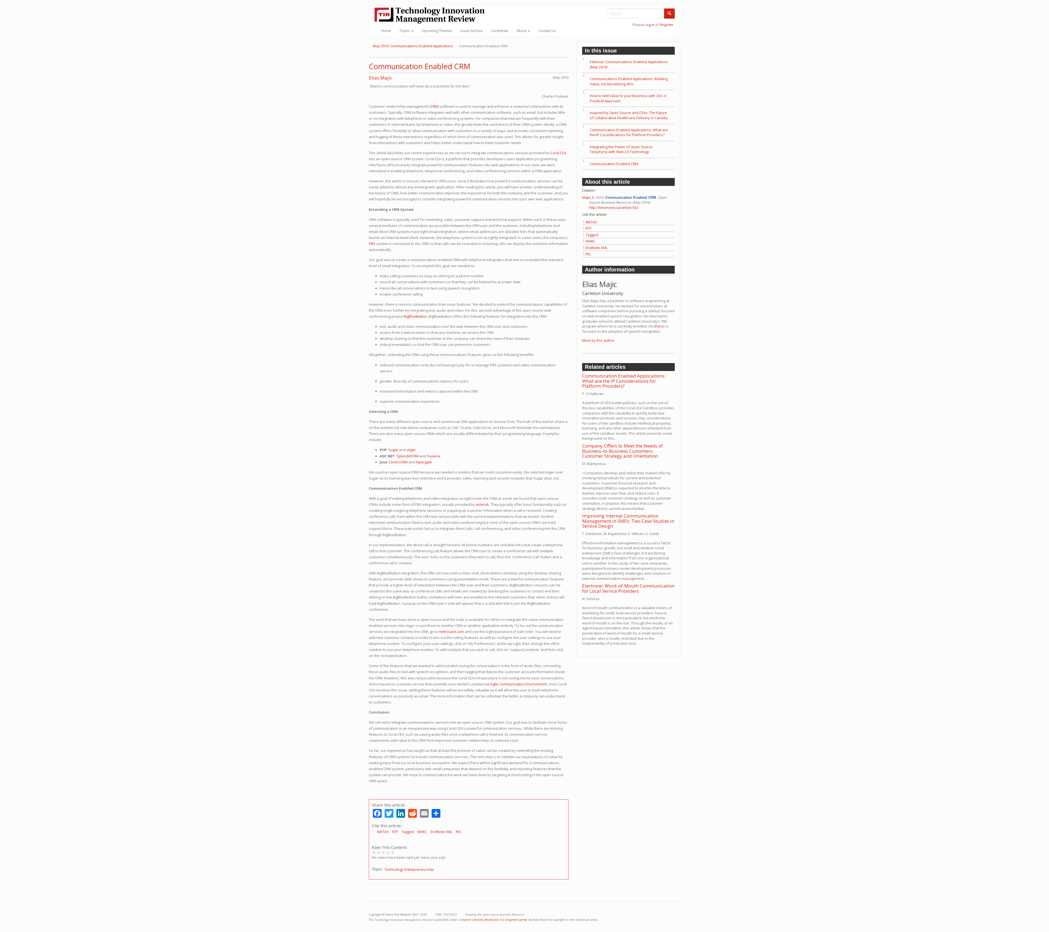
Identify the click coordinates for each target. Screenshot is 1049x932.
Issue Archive (472, 30)
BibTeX (383, 831)
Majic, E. (588, 197)
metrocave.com (451, 631)
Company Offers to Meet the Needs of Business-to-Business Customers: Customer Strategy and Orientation (622, 451)
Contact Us (547, 30)
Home (386, 30)
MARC (422, 831)
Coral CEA (558, 152)
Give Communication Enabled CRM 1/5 (374, 852)
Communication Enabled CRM (419, 66)
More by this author (598, 340)
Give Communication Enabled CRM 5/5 (392, 852)
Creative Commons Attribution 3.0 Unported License (493, 920)
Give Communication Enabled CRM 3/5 (383, 852)
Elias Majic (380, 78)
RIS (458, 831)
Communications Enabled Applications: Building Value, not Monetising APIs (629, 81)
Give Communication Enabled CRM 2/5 (378, 852)
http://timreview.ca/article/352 (613, 207)
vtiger (411, 449)
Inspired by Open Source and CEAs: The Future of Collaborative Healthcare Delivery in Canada (629, 115)
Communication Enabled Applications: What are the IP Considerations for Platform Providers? (629, 132)
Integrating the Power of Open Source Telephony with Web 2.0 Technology (621, 149)
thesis (660, 326)
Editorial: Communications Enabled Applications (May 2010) (629, 64)
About (522, 30)
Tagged (408, 831)
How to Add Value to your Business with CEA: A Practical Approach (628, 98)
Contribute (499, 30)
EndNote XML (441, 831)
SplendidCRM (407, 456)
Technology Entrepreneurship (409, 869)
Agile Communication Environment (518, 684)
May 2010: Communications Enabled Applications (413, 45)
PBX (372, 243)
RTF (395, 831)
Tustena (433, 456)
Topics (405, 30)
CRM (434, 106)
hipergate (424, 462)
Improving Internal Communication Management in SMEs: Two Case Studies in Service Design (628, 521)
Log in (650, 24)
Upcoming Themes (437, 30)
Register (666, 24)
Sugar (393, 449)
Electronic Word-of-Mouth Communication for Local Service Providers (628, 588)
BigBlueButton (415, 316)
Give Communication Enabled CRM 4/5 (388, 852)
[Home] (431, 15)
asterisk (482, 504)
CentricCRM (398, 462)
